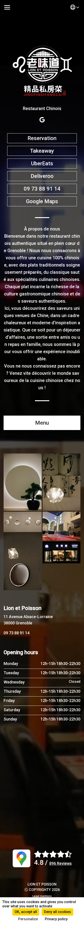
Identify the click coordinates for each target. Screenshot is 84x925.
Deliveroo (42, 176)
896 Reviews (60, 863)
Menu (42, 423)
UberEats (42, 163)
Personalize (28, 919)
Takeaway (42, 151)
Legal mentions (42, 896)
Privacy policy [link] (56, 919)
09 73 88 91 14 (42, 189)
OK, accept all (26, 912)
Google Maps (42, 201)
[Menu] (7, 7)
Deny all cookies (57, 912)
